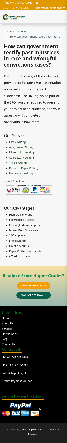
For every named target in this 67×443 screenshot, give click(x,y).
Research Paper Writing (23, 168)
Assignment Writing (21, 147)
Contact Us (8, 344)
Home (10, 31)
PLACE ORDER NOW (32, 295)
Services (7, 328)
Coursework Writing (21, 157)
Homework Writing (21, 173)
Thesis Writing (18, 163)
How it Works (10, 334)
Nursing (22, 31)
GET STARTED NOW (32, 285)
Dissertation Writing (21, 152)
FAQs (5, 339)
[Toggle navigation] (60, 17)
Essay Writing (17, 142)
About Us (7, 323)
